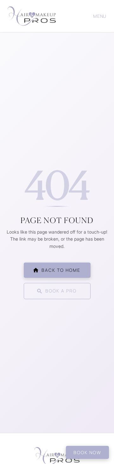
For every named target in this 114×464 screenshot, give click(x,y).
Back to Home (60, 270)
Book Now (87, 452)
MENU (99, 16)
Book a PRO (61, 291)
